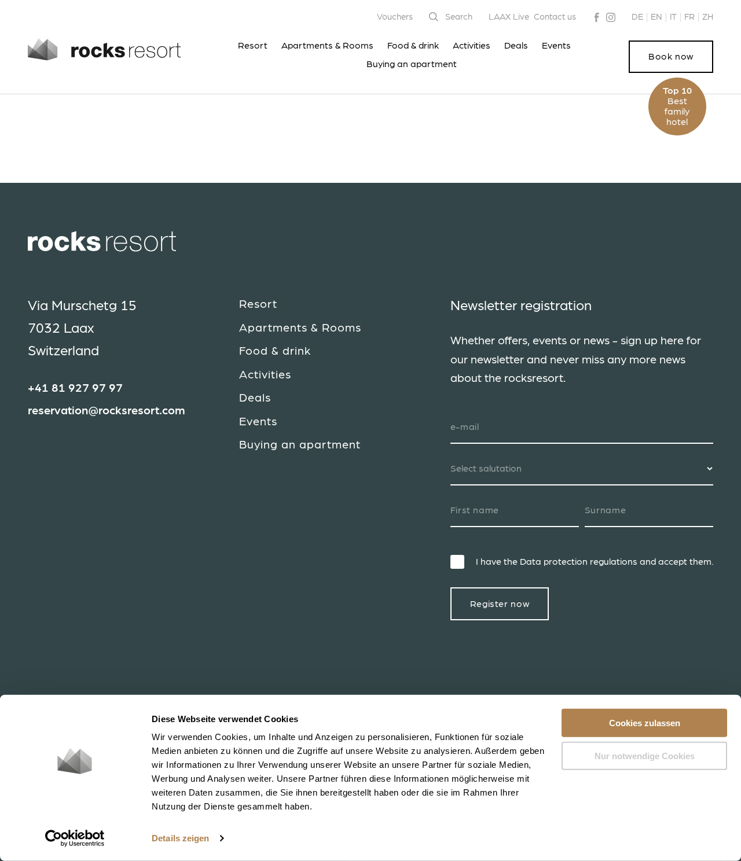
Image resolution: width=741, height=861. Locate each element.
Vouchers (395, 17)
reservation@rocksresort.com (106, 411)
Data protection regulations (578, 561)
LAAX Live (509, 17)
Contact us (555, 17)
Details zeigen (180, 838)
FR (689, 17)
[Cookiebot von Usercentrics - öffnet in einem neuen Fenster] (75, 838)
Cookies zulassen (644, 723)
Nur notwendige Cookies (645, 755)
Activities (471, 45)
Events (556, 45)
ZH (707, 17)
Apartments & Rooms (327, 45)
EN (656, 17)
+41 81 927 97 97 (75, 388)
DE (637, 17)
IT (673, 17)
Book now (671, 56)
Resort (252, 45)
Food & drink (413, 45)
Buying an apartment (411, 64)
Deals (516, 45)
